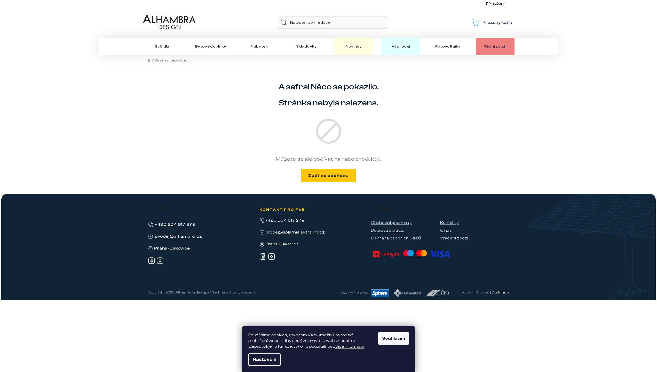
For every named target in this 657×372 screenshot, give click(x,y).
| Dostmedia (499, 292)
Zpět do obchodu (328, 175)
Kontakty (449, 222)
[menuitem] (162, 46)
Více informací (349, 346)
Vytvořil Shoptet (475, 292)
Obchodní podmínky (391, 222)
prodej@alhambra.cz (178, 236)
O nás (446, 230)
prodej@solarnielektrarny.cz (295, 232)
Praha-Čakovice (172, 248)
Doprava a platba (388, 230)
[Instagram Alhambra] (160, 263)
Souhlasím (393, 338)
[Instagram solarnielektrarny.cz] (271, 259)
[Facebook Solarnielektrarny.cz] (263, 259)
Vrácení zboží (454, 238)
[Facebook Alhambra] (151, 263)
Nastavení (264, 359)
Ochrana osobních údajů (396, 238)
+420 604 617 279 (175, 224)
